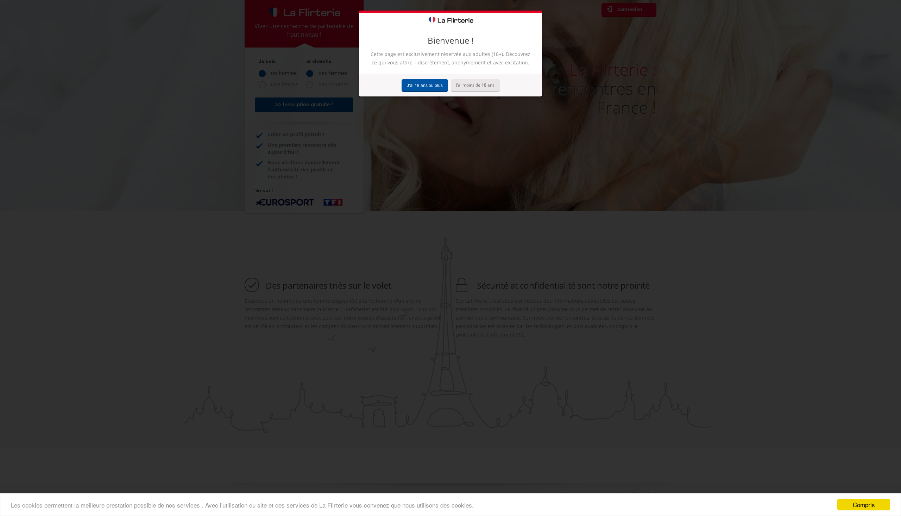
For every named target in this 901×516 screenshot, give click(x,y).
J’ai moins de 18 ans (475, 85)
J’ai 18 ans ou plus (425, 85)
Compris (864, 504)
